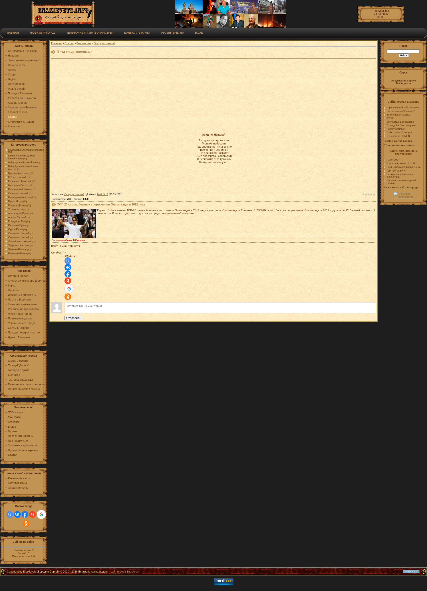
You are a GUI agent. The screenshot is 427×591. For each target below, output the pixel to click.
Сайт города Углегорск (399, 132)
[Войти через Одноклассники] (26, 523)
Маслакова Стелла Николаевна (26, 149)
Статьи (69, 43)
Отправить (73, 318)
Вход (199, 32)
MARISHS (102, 194)
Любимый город (42, 32)
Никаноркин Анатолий (20, 197)
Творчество (84, 43)
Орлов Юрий (15, 229)
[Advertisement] (160, 98)
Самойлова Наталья (19, 241)
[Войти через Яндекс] (32, 514)
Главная (12, 32)
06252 (390, 118)
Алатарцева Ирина (18, 213)
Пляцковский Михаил (20, 189)
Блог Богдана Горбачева (400, 121)
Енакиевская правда (398, 114)
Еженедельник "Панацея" (401, 111)
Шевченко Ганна (17, 253)
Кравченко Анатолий (19, 181)
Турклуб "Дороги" (396, 170)
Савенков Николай (18, 233)
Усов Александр (17, 209)
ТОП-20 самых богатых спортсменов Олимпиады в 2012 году (101, 204)
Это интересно (172, 32)
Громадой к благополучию (401, 125)
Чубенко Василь (17, 249)
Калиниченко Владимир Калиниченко (21, 157)
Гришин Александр (18, 173)
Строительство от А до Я (401, 163)
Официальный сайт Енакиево (403, 107)
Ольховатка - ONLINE (399, 136)
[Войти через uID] (9, 514)
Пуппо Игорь (15, 201)
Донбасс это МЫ (137, 32)
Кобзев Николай (17, 177)
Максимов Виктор (18, 185)
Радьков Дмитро (17, 205)
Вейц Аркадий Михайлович (23, 162)
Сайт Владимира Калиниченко (404, 167)
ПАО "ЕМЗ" (393, 159)
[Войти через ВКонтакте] (17, 514)
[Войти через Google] (41, 514)
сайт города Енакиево (125, 571)
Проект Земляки (396, 129)
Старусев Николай (18, 237)
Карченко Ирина (17, 225)
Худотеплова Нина (18, 245)
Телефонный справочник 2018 (89, 32)
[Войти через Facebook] (25, 514)
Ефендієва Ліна (17, 221)
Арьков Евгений (17, 217)
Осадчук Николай (18, 193)
